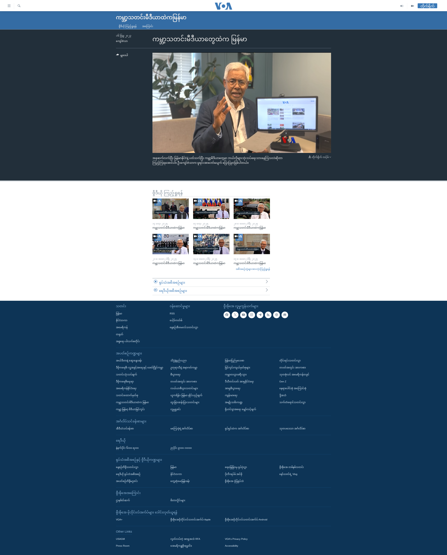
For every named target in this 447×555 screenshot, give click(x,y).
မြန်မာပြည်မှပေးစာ (234, 360)
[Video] (412, 6)
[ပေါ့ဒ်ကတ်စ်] (276, 315)
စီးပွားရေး (175, 374)
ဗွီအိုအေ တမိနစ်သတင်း (291, 467)
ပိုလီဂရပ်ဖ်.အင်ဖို (233, 474)
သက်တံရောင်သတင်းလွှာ (292, 402)
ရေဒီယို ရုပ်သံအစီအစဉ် (128, 474)
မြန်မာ (119, 313)
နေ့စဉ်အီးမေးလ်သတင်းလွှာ (184, 327)
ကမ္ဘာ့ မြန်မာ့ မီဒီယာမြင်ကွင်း (130, 409)
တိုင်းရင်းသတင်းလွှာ (290, 360)
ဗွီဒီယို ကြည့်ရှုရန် (128, 26)
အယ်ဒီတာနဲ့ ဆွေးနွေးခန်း (129, 360)
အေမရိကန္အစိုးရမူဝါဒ (181, 545)
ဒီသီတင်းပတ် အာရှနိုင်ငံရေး (239, 381)
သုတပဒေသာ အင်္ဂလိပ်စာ (292, 428)
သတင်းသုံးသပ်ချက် (126, 374)
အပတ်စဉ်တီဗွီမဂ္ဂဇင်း (127, 481)
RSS (172, 313)
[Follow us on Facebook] (227, 315)
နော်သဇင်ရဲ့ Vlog (288, 474)
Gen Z (282, 381)
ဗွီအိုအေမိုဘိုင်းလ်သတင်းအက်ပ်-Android (246, 519)
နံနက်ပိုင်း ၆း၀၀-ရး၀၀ (127, 447)
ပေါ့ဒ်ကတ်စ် (176, 320)
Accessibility (231, 545)
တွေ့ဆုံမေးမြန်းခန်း (180, 481)
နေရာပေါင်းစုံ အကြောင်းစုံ (292, 388)
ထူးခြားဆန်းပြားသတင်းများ (184, 402)
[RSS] (268, 315)
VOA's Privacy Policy (236, 539)
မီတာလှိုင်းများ (177, 500)
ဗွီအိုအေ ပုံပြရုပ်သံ (234, 481)
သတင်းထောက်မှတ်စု (127, 395)
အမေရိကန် (122, 327)
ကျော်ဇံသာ (122, 41)
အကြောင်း (147, 26)
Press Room (123, 545)
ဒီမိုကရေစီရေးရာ (125, 381)
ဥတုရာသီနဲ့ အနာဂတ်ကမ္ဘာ (183, 367)
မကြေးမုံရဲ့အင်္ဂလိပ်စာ (181, 428)
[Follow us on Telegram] (260, 315)
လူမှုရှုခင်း (175, 409)
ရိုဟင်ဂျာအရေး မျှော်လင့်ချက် (240, 409)
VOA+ (119, 519)
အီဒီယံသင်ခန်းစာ (125, 428)
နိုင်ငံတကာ (121, 320)
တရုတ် (119, 334)
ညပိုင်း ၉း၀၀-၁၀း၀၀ (181, 447)
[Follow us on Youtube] (243, 315)
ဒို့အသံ (282, 395)
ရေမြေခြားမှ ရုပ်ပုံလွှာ (236, 467)
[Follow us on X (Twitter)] (235, 315)
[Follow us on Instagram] (251, 315)
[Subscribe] (284, 315)
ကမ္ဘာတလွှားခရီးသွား (236, 374)
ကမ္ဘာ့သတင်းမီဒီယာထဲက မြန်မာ (132, 402)
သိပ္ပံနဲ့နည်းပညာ (178, 360)
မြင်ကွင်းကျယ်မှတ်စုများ (237, 367)
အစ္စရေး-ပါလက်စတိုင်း (128, 341)
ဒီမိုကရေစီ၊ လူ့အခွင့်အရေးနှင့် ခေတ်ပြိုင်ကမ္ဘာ (139, 367)
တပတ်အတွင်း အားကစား (183, 381)
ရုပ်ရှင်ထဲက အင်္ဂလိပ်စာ (237, 428)
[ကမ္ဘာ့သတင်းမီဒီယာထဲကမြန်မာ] (170, 209)
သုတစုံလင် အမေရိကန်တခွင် (294, 374)
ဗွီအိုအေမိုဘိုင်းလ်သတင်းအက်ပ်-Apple (190, 519)
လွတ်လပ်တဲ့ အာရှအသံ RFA (185, 539)
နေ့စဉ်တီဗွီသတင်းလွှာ (127, 467)
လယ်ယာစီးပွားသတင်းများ (184, 388)
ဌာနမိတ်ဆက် (123, 500)
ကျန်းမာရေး (231, 395)
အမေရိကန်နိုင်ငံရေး (126, 388)
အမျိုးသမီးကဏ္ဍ (234, 402)
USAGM (120, 539)
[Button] (122, 55)
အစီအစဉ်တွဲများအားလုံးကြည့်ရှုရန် (253, 269)
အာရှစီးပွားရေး (232, 388)
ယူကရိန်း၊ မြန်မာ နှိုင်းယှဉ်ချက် (186, 395)
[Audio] (402, 6)
